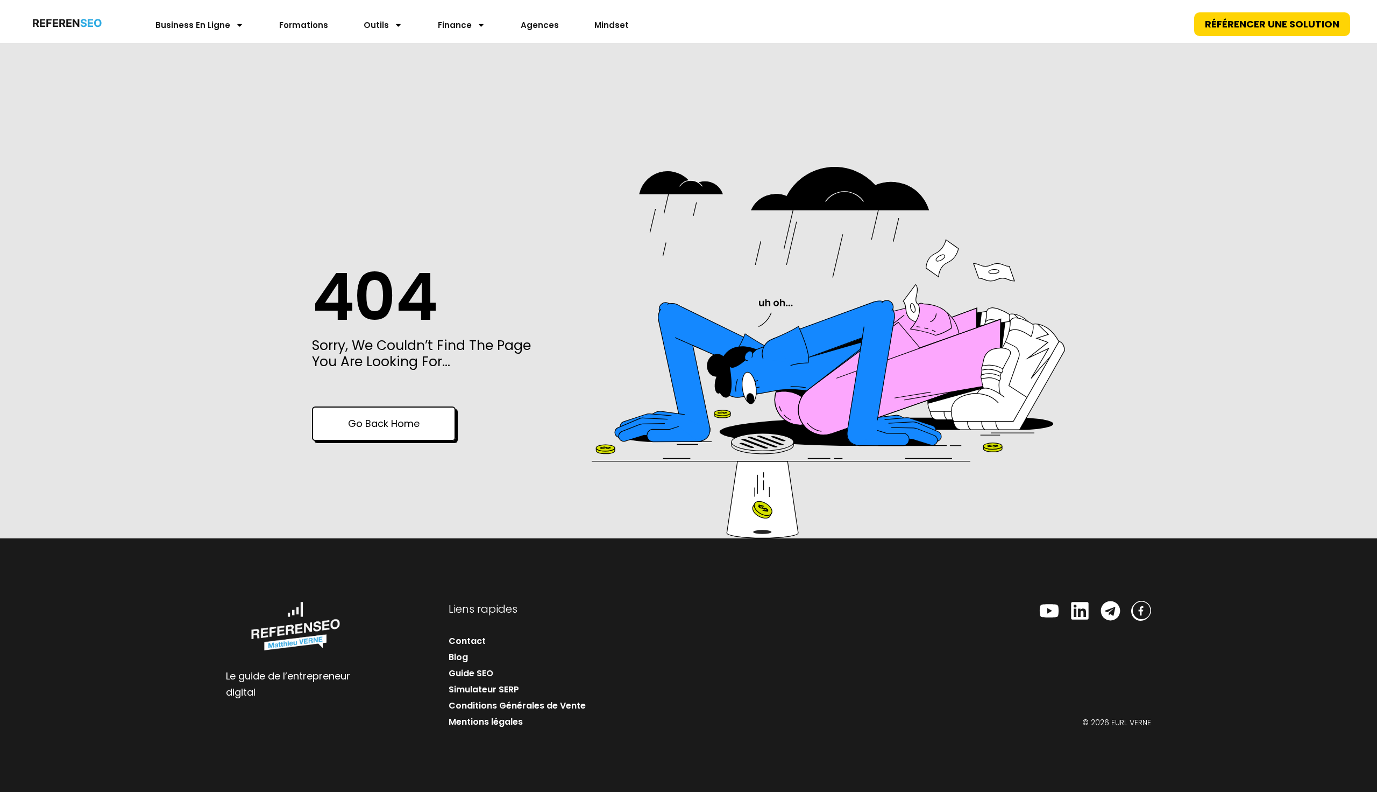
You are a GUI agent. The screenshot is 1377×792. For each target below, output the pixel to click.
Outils (376, 25)
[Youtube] (1049, 611)
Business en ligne (192, 25)
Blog (458, 657)
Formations (303, 25)
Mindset (611, 25)
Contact (467, 641)
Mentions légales (486, 722)
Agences (540, 25)
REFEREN (64, 23)
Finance (455, 25)
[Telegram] (1110, 611)
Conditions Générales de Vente (517, 705)
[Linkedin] (1080, 611)
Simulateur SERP (484, 689)
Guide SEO (471, 673)
